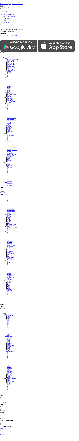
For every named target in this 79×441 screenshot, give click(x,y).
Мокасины (9, 167)
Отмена (2, 412)
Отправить (3, 410)
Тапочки (9, 177)
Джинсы (9, 319)
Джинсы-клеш (10, 69)
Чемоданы (9, 256)
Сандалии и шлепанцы (11, 170)
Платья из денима (10, 66)
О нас (5, 4)
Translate (9, 2)
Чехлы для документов (11, 148)
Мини (8, 106)
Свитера (9, 114)
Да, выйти (2, 434)
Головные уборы (10, 155)
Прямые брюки (10, 100)
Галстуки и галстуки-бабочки (13, 266)
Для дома (2, 397)
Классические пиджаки (12, 200)
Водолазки (9, 111)
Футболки (9, 122)
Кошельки (9, 160)
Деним (6, 58)
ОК (1, 418)
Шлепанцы (9, 172)
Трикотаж (7, 107)
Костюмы (7, 92)
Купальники (9, 127)
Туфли (8, 174)
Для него (2, 14)
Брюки (6, 97)
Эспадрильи (9, 171)
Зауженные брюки (11, 101)
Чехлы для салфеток (11, 386)
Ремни (8, 157)
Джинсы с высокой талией (12, 59)
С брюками (9, 73)
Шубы (8, 90)
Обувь (6, 163)
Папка (8, 255)
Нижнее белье (8, 128)
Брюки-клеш (9, 98)
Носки (8, 158)
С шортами (9, 72)
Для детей (3, 308)
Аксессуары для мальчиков (10, 378)
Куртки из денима (11, 62)
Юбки (6, 103)
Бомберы (9, 217)
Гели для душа (10, 153)
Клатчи (8, 138)
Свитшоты (9, 116)
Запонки (9, 385)
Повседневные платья (11, 118)
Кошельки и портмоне (11, 268)
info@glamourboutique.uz (5, 35)
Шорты (6, 74)
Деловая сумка (10, 251)
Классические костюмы (12, 225)
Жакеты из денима (11, 70)
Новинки (4, 196)
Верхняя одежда (7, 14)
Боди (8, 132)
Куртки (8, 87)
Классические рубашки (12, 227)
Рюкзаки (9, 136)
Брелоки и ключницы (11, 142)
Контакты (21, 4)
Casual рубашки (10, 228)
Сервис (14, 4)
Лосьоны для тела (10, 152)
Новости (17, 4)
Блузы (8, 125)
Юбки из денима (10, 63)
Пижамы (9, 79)
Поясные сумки (10, 135)
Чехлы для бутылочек (11, 390)
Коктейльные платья (11, 120)
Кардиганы (9, 112)
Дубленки (9, 220)
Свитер (8, 325)
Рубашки (9, 123)
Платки (8, 144)
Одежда (6, 182)
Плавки (8, 230)
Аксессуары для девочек (10, 342)
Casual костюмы (10, 223)
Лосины (9, 102)
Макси (8, 104)
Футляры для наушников (12, 150)
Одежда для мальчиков (9, 351)
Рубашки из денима (11, 64)
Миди (8, 105)
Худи (8, 110)
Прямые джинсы (10, 60)
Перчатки (9, 143)
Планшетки (9, 258)
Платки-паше (10, 267)
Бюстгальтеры (10, 131)
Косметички (9, 275)
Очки (8, 159)
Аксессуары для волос (11, 154)
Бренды (11, 4)
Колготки (9, 161)
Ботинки (9, 168)
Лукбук (7, 4)
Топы (6, 121)
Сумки (6, 134)
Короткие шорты (10, 75)
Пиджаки (7, 198)
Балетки (9, 175)
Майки (8, 233)
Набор (8, 276)
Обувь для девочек (8, 336)
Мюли (8, 164)
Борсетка (9, 254)
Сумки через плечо (11, 137)
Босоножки (9, 165)
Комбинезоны (10, 68)
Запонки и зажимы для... (12, 261)
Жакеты (9, 85)
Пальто (8, 89)
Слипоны (9, 166)
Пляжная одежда (8, 126)
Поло (8, 109)
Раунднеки (9, 241)
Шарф (8, 347)
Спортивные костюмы (11, 94)
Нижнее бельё (10, 80)
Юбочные (9, 95)
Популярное (9, 181)
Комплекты (9, 371)
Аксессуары (7, 140)
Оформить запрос (4, 428)
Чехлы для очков (10, 272)
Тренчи (12, 14)
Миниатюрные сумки (11, 139)
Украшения (9, 156)
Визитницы (9, 149)
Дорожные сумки (10, 253)
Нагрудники (9, 389)
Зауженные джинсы (11, 61)
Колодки (9, 282)
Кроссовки (9, 176)
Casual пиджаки (10, 199)
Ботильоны (9, 169)
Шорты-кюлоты (10, 76)
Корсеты (9, 129)
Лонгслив (9, 113)
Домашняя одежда (8, 77)
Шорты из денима (11, 65)
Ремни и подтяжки (11, 265)
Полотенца (9, 81)
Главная (2, 4)
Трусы (8, 130)
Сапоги (8, 173)
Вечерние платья (10, 119)
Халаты (8, 78)
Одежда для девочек (9, 315)
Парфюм (9, 151)
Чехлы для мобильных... (12, 145)
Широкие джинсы (11, 67)
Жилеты (9, 86)
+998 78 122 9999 (13, 35)
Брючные (9, 96)
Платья (6, 117)
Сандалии (9, 286)
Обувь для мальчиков (9, 373)
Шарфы (8, 141)
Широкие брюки (10, 99)
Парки (8, 91)
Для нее (2, 52)
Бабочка (9, 384)
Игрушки (9, 349)
